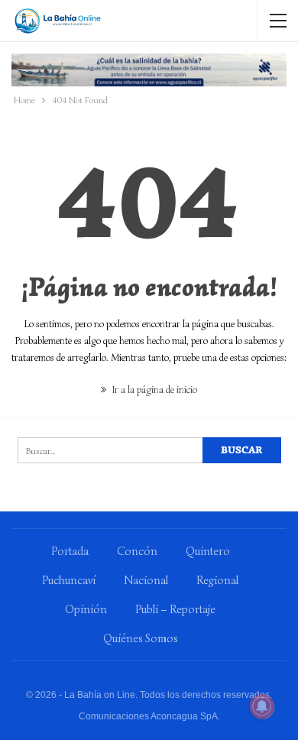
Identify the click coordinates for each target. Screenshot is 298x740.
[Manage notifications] (262, 706)
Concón (137, 551)
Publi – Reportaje (175, 609)
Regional (217, 580)
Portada (70, 551)
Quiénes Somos (140, 638)
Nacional (146, 580)
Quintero (208, 551)
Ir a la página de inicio (153, 389)
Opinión (86, 609)
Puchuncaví (69, 580)
